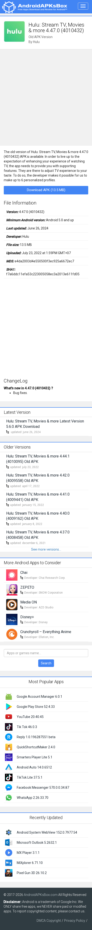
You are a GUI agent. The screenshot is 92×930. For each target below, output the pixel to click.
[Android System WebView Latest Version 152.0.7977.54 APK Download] (9, 832)
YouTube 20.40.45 (30, 717)
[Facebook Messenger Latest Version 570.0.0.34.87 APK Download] (9, 787)
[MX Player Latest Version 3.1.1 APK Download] (9, 852)
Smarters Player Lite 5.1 (34, 757)
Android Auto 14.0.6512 (34, 767)
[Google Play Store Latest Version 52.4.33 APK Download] (9, 706)
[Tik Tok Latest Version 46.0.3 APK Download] (9, 727)
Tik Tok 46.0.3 (27, 727)
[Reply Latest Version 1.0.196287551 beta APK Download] (9, 737)
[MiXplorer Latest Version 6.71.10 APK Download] (9, 862)
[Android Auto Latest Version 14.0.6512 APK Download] (9, 767)
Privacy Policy (74, 920)
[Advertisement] (46, 97)
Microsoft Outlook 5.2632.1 (37, 842)
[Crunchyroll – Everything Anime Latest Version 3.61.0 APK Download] (11, 634)
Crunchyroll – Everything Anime (45, 632)
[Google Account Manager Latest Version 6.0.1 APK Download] (9, 696)
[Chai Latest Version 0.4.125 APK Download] (11, 575)
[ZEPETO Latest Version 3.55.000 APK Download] (11, 589)
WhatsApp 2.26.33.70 (32, 798)
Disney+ (27, 617)
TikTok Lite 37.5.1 (29, 777)
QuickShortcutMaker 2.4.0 (36, 747)
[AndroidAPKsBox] (34, 7)
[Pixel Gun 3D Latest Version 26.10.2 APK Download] (9, 872)
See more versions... (46, 549)
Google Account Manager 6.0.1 (39, 696)
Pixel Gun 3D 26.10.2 (32, 873)
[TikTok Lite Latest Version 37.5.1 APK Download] (9, 777)
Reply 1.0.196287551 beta (36, 737)
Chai (23, 572)
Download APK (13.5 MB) (46, 190)
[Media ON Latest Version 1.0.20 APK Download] (11, 604)
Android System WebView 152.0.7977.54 (47, 832)
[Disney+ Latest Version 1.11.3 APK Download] (11, 619)
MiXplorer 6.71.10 (30, 863)
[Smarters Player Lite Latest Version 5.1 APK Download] (9, 757)
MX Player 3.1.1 (28, 853)
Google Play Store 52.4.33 (36, 707)
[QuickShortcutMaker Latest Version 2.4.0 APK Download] (9, 747)
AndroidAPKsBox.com (41, 895)
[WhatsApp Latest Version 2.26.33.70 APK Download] (9, 797)
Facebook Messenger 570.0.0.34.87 (43, 787)
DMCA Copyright (49, 920)
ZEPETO (27, 587)
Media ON (28, 602)
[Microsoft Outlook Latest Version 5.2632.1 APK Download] (9, 842)
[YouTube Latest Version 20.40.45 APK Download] (9, 716)
